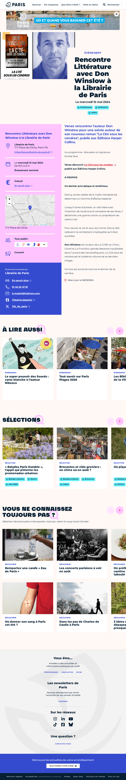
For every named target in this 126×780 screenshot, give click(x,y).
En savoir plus (22, 185)
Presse (67, 777)
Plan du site (113, 777)
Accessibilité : (43, 777)
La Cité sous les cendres (98, 164)
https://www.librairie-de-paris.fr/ (32, 152)
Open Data (78, 777)
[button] (30, 207)
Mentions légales (14, 777)
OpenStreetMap (44, 225)
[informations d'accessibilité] (31, 244)
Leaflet (31, 225)
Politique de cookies (95, 777)
